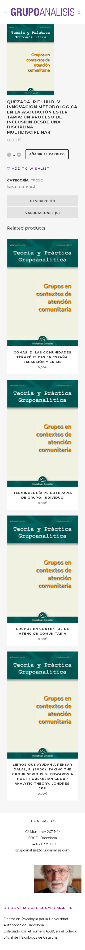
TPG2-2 (37, 180)
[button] (28, 168)
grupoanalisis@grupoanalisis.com (42, 850)
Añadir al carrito (47, 154)
